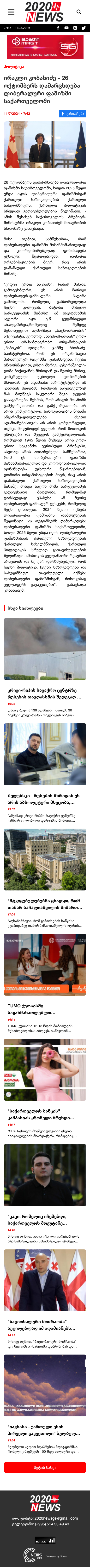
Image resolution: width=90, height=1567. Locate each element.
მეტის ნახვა (45, 1467)
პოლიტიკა (14, 66)
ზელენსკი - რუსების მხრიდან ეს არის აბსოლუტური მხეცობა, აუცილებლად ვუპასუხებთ (44, 799)
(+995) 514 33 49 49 (52, 1524)
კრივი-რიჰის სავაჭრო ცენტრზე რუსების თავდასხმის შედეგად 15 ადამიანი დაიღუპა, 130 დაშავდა (45, 693)
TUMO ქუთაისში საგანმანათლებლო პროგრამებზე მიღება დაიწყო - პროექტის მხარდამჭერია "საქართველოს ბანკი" (42, 1009)
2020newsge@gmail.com (56, 1518)
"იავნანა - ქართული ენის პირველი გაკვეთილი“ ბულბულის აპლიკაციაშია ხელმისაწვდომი (44, 1430)
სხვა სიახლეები (25, 608)
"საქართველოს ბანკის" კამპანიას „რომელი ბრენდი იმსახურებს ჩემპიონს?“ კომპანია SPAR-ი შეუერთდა (39, 1114)
